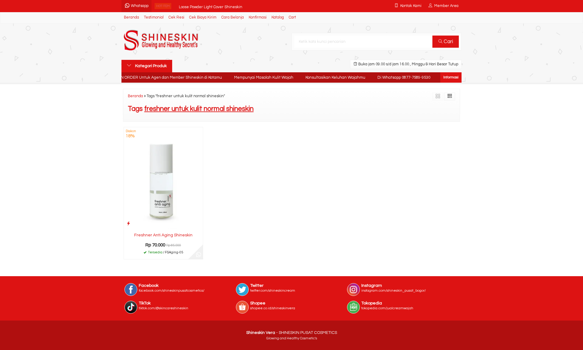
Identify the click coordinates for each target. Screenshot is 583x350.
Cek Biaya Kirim (202, 17)
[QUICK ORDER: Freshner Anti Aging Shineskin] (128, 223)
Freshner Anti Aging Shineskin (163, 235)
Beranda (131, 17)
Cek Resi (176, 17)
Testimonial (154, 17)
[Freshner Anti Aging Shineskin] (163, 178)
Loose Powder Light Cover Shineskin (210, 6)
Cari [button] (447, 41)
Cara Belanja (232, 17)
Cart (292, 17)
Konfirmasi (258, 17)
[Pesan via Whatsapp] (199, 255)
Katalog (277, 17)
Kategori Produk (150, 66)
